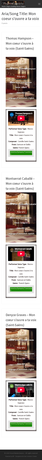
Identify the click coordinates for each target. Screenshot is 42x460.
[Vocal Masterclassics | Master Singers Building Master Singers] (13, 2)
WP (13, 456)
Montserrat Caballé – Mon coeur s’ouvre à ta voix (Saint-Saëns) (20, 183)
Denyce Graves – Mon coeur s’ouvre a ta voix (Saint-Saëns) (21, 320)
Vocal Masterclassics (17, 453)
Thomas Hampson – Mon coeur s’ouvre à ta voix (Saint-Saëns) (20, 43)
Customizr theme (31, 456)
